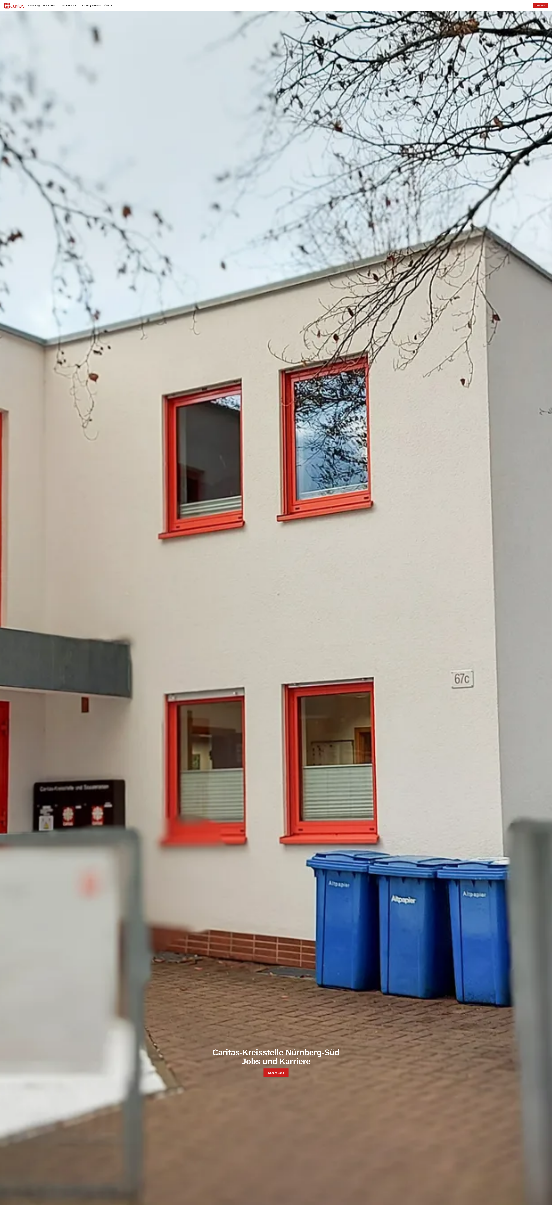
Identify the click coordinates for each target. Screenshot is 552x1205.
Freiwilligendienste (91, 5)
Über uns (109, 5)
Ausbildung (34, 5)
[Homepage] (14, 5)
